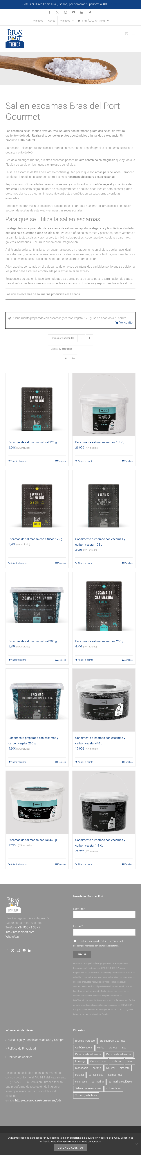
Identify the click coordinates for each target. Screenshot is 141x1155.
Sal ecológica (95, 1074)
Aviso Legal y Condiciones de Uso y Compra (36, 1040)
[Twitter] (12, 950)
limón (130, 1061)
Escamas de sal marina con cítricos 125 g (35, 539)
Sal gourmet (115, 1074)
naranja (97, 1068)
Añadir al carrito (18, 461)
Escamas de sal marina (88, 1054)
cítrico (100, 1047)
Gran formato (98, 1061)
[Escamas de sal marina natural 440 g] (37, 802)
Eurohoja (80, 1061)
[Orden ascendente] (89, 338)
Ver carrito (126, 322)
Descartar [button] (115, 4)
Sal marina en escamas (88, 1088)
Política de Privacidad (112, 941)
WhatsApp (12, 936)
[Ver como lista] (73, 358)
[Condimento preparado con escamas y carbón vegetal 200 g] (37, 700)
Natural (110, 1068)
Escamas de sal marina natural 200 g (32, 641)
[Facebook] (7, 950)
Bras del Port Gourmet (112, 1040)
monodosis (81, 1068)
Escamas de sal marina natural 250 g (99, 641)
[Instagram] (18, 950)
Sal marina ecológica (120, 1081)
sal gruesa (81, 1081)
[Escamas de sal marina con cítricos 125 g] (37, 501)
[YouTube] (24, 950)
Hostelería (116, 1061)
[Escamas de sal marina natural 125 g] (37, 404)
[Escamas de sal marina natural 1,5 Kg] (104, 404)
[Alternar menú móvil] (133, 33)
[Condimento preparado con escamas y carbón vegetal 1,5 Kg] (104, 802)
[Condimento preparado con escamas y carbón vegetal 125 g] (104, 501)
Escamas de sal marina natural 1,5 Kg (99, 442)
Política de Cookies (20, 1057)
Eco (124, 1047)
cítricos (113, 1047)
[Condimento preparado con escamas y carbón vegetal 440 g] (104, 700)
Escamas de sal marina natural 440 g (32, 840)
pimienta (125, 1068)
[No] (136, 1144)
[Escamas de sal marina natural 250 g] (104, 603)
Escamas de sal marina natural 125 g (32, 442)
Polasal (79, 1074)
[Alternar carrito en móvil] (126, 33)
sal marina (98, 1081)
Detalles (62, 461)
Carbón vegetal (84, 1047)
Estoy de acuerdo (70, 1147)
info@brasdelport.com (20, 932)
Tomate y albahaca (86, 1095)
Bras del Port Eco (85, 1040)
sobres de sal (113, 1088)
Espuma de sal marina (118, 1054)
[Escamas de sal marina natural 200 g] (37, 603)
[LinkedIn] (29, 950)
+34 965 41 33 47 (28, 927)
